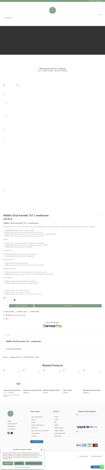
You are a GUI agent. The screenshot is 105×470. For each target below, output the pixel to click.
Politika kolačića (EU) (96, 456)
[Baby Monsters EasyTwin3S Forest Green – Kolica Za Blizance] (92, 378)
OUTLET (54, 48)
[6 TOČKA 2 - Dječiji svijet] (52, 10)
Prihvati (8, 463)
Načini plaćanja (35, 433)
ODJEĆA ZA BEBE (53, 33)
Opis (8, 335)
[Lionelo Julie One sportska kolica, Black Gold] (12, 378)
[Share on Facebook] (14, 319)
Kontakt (54, 31)
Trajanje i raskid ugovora (38, 425)
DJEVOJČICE (54, 46)
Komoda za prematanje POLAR (32, 390)
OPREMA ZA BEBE (54, 50)
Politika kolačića (18, 467)
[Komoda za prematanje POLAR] (32, 378)
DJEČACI (54, 44)
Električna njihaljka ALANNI (51, 390)
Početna (56, 417)
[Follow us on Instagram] (6, 6)
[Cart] (98, 15)
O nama (54, 29)
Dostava (33, 422)
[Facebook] (8, 433)
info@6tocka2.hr (11, 426)
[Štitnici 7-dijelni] (72, 378)
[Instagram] (12, 433)
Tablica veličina (9, 312)
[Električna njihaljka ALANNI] (52, 378)
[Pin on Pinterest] (17, 319)
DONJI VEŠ (54, 40)
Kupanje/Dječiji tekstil (60, 433)
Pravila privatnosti (26, 467)
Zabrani (19, 463)
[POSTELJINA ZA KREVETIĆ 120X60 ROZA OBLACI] (100, 215)
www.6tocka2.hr (11, 429)
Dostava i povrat (22, 312)
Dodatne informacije (14, 349)
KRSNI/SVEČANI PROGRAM (53, 42)
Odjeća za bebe (58, 428)
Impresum (34, 436)
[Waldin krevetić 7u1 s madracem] (97, 215)
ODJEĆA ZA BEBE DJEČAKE (54, 34)
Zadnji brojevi (58, 436)
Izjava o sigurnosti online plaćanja (40, 430)
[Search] (101, 15)
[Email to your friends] (21, 319)
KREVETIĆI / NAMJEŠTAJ (61, 70)
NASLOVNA (53, 27)
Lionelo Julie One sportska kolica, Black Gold (12, 390)
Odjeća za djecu (59, 430)
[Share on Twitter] (11, 319)
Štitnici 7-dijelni (67, 390)
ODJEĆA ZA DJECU (54, 38)
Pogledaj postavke (33, 463)
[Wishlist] (99, 15)
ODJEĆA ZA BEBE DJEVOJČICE (54, 36)
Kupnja (33, 419)
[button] (41, 449)
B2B (54, 54)
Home (39, 70)
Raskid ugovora (37, 441)
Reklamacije (34, 428)
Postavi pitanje (35, 312)
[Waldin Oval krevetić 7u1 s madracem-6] (9, 88)
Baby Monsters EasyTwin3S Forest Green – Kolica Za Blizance (92, 390)
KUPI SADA (68, 305)
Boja (4, 297)
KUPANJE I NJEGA (54, 52)
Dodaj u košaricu (21, 305)
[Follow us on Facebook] (4, 6)
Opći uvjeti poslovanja (37, 417)
